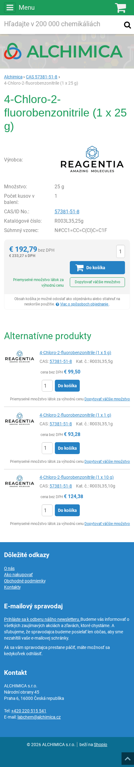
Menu (27, 7)
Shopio (100, 744)
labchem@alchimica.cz (39, 717)
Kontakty (12, 587)
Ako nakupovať (18, 574)
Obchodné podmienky (24, 580)
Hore (127, 756)
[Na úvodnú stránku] (67, 51)
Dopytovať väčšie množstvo (97, 282)
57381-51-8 (67, 212)
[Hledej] (127, 24)
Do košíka (67, 385)
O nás (9, 568)
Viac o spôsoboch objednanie (84, 304)
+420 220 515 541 (28, 710)
